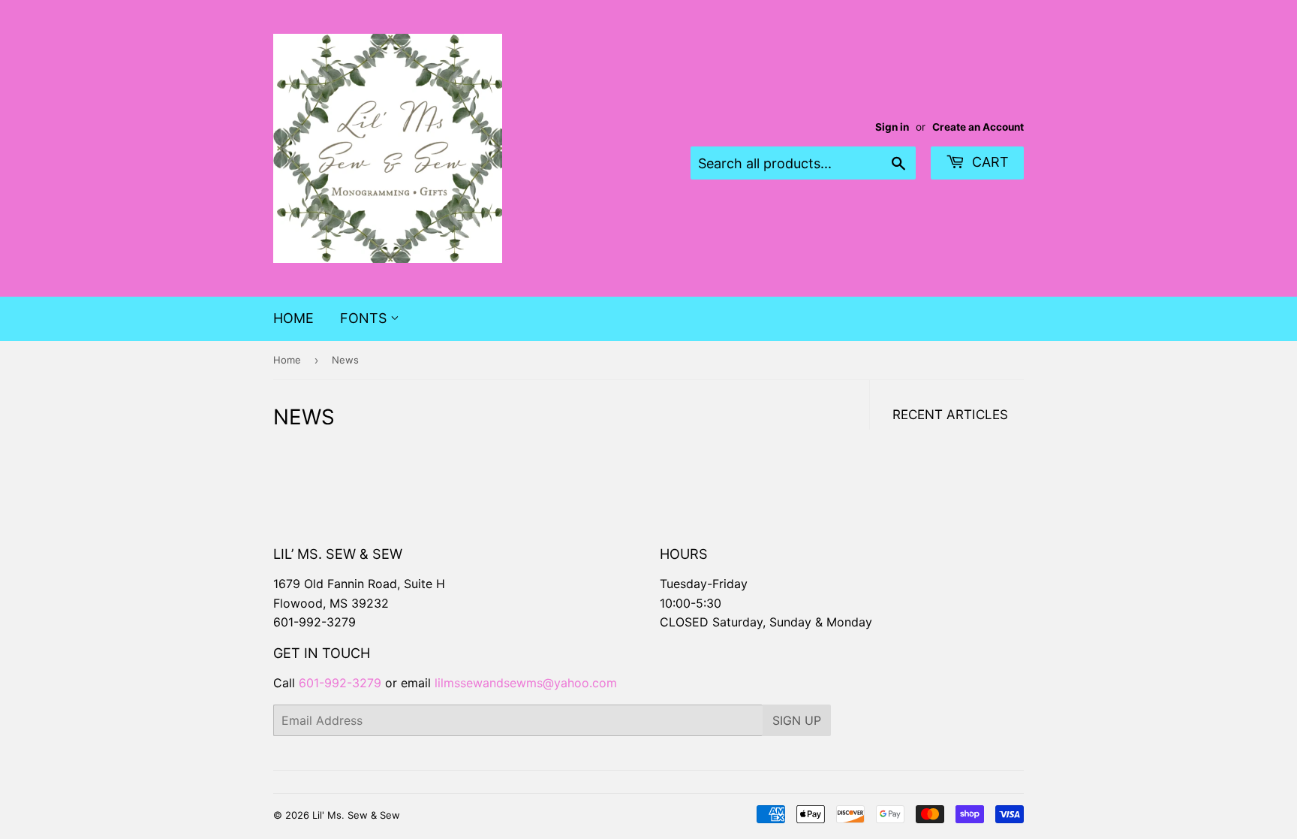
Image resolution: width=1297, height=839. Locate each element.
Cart (988, 162)
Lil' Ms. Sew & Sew (356, 815)
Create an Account (978, 127)
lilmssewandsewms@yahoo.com (526, 682)
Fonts (365, 318)
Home (293, 318)
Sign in (892, 127)
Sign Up (796, 720)
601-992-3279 (314, 621)
